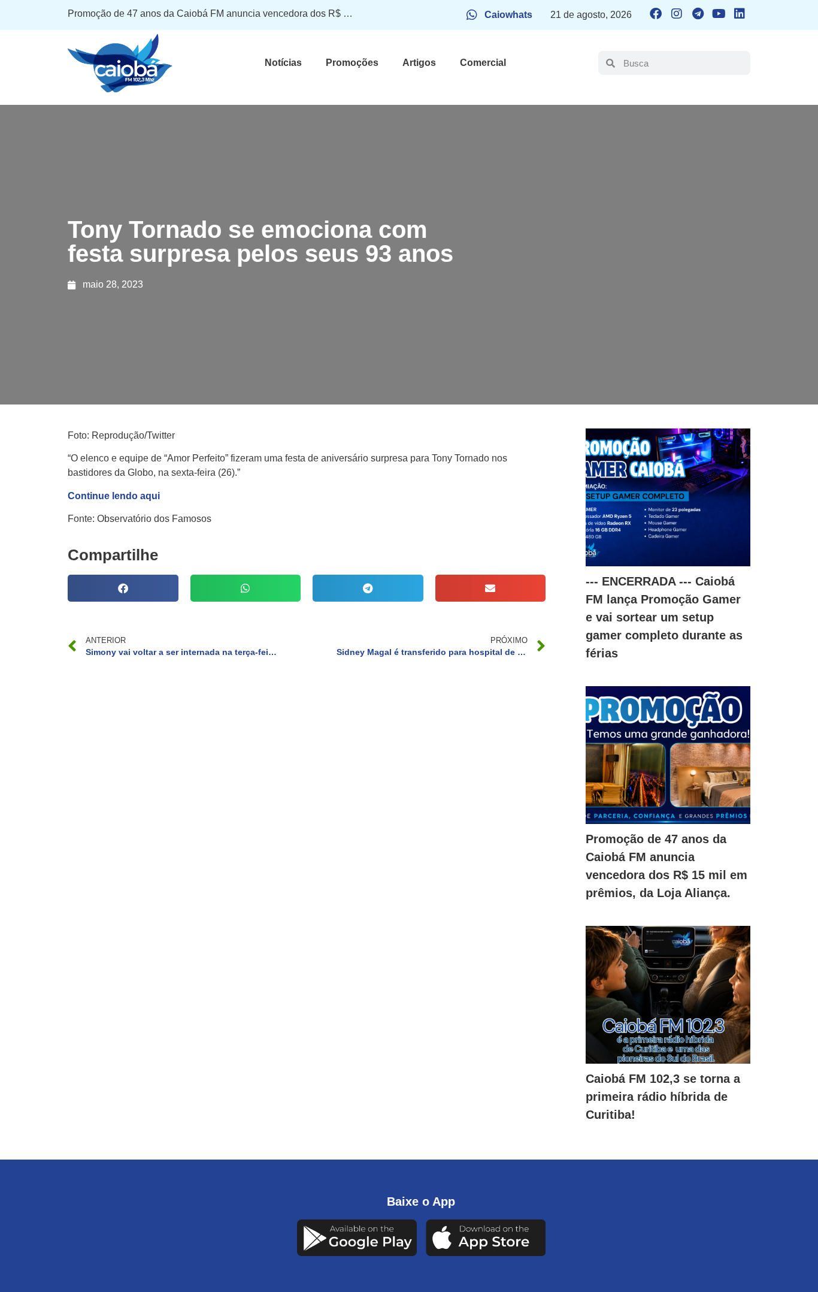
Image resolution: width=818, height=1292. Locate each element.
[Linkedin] (740, 14)
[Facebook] (656, 14)
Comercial (483, 63)
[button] (123, 588)
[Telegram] (698, 14)
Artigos (419, 63)
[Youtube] (719, 14)
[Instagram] (677, 14)
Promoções (352, 63)
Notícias (283, 63)
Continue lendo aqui (114, 496)
